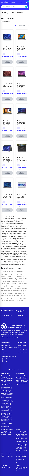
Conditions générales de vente (9, 347)
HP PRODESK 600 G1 (20, 383)
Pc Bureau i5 (24, 381)
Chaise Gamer (24, 467)
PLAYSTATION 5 (20, 468)
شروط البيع (3, 349)
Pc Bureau (25, 375)
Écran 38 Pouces (23, 441)
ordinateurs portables (8, 223)
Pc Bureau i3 (23, 380)
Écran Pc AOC (23, 447)
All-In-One (18, 377)
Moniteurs (18, 467)
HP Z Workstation (5, 431)
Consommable (19, 455)
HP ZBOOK (4, 381)
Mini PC (23, 377)
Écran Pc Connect (23, 450)
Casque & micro (23, 458)
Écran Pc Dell (19, 445)
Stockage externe (20, 459)
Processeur (3, 456)
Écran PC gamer (19, 431)
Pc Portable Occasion (6, 375)
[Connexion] (24, 2)
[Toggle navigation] (2, 3)
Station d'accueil (5, 393)
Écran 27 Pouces (20, 438)
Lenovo (8, 467)
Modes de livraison (22, 349)
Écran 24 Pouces (23, 437)
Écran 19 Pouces (23, 432)
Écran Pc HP (24, 444)
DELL (2, 467)
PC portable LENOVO (8, 380)
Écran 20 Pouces (20, 434)
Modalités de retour (23, 352)
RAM (8, 456)
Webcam (18, 460)
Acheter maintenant (7, 62)
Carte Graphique (5, 455)
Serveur (9, 434)
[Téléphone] (22, 3)
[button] (26, 21)
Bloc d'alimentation (8, 458)
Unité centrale (19, 375)
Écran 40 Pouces (20, 442)
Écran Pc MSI (19, 448)
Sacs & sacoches (6, 384)
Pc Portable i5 (7, 399)
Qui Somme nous (5, 345)
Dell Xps (8, 409)
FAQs (19, 347)
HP (5, 467)
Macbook (8, 391)
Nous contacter (5, 352)
